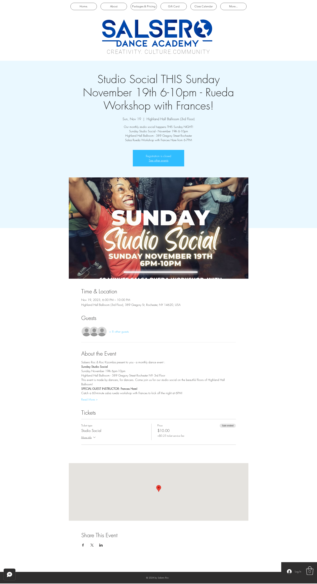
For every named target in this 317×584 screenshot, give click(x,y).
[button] (309, 570)
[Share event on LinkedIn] (101, 545)
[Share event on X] (92, 545)
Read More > (89, 399)
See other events (158, 160)
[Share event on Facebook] (83, 545)
